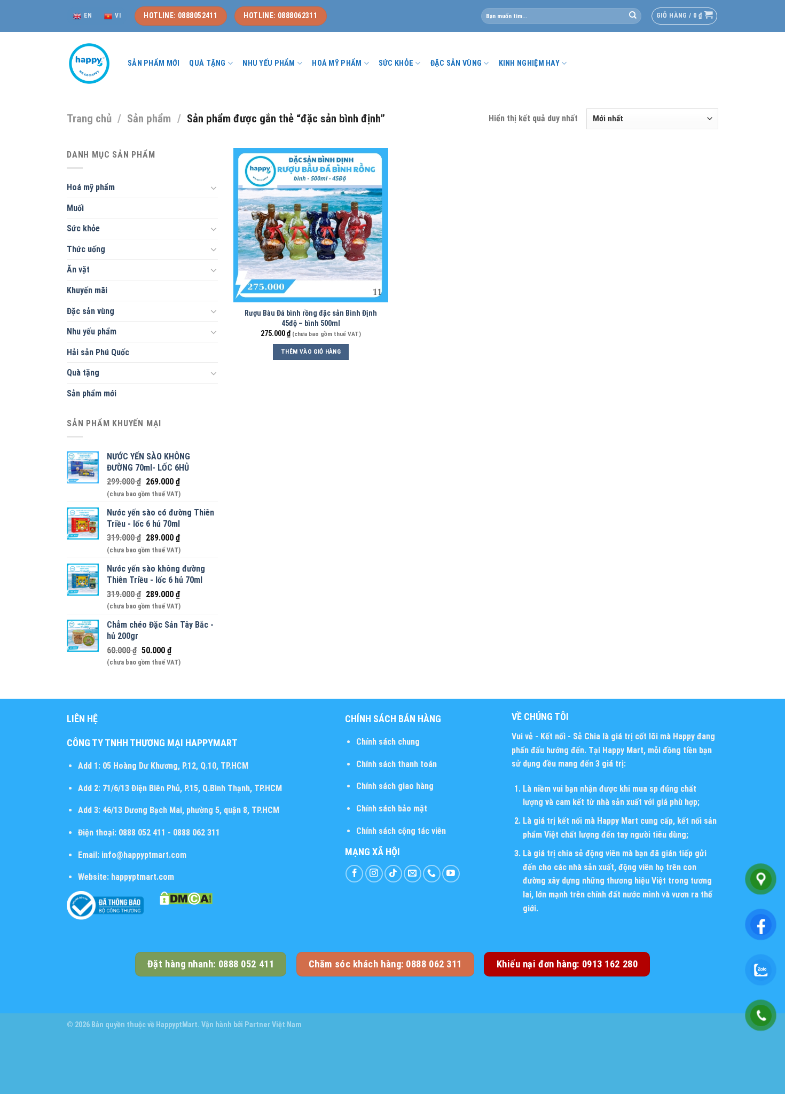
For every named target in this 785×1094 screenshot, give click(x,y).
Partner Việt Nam (273, 1024)
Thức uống (86, 249)
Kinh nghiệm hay (529, 63)
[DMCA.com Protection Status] (186, 898)
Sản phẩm (149, 118)
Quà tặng (207, 63)
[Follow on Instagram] (374, 873)
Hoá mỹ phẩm (337, 63)
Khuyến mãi (87, 290)
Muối (75, 208)
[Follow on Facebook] (354, 873)
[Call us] (432, 873)
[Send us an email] (412, 873)
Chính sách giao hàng (395, 786)
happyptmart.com (142, 877)
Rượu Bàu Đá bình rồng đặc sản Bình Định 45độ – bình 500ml (311, 318)
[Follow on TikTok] (393, 873)
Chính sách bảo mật (391, 808)
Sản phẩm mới (153, 63)
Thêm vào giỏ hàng (311, 351)
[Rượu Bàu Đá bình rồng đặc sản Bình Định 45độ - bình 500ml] (310, 225)
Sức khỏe (396, 63)
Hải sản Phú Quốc (98, 352)
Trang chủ (89, 118)
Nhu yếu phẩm (268, 63)
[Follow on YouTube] (451, 873)
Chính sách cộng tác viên (401, 831)
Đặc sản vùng (456, 63)
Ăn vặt (78, 269)
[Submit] (633, 16)
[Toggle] (213, 187)
